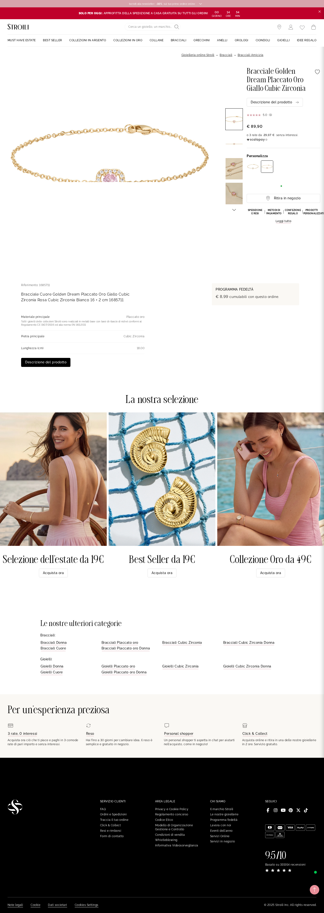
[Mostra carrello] (313, 27)
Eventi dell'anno (221, 830)
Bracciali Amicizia (251, 55)
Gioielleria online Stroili (197, 55)
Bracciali (226, 55)
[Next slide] (234, 209)
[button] (283, 216)
